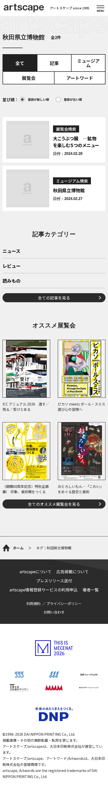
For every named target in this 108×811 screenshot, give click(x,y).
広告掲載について (73, 571)
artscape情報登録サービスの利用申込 (44, 590)
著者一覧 (91, 590)
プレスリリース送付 (54, 581)
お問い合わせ (54, 612)
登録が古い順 (73, 99)
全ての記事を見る (54, 298)
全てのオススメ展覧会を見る (54, 504)
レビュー (12, 266)
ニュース (11, 251)
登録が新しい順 (38, 99)
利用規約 (33, 603)
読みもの (12, 281)
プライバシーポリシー (64, 603)
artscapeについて (35, 571)
